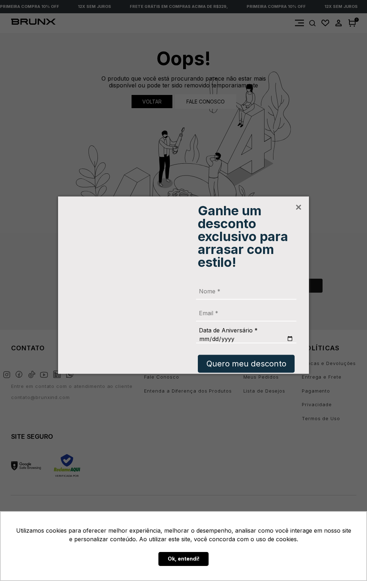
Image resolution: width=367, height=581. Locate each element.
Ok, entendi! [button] (184, 559)
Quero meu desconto (246, 363)
